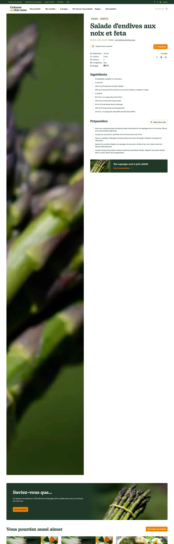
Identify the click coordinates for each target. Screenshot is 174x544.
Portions (95, 60)
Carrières (60, 2)
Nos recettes (50, 9)
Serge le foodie (49, 2)
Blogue (98, 9)
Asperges (94, 19)
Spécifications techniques (33, 2)
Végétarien (104, 19)
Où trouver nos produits (82, 9)
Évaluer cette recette (98, 40)
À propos (64, 9)
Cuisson (96, 56)
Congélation (97, 63)
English (165, 2)
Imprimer (162, 47)
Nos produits (35, 9)
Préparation (97, 53)
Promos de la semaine (15, 2)
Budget (95, 66)
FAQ (68, 2)
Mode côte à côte (159, 122)
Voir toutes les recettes (156, 529)
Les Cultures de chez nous (125, 40)
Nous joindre (111, 9)
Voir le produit (20, 509)
